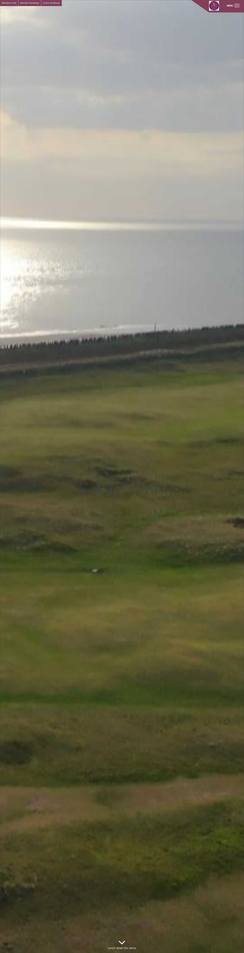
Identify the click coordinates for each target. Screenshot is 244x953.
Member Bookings (29, 2)
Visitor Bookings (51, 2)
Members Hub (9, 2)
